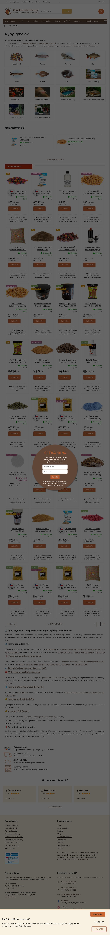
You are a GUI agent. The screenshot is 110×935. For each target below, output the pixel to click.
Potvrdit (55, 477)
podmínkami (62, 481)
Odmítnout (99, 922)
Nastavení (97, 914)
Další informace (25, 926)
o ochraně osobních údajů (55, 482)
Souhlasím (99, 929)
